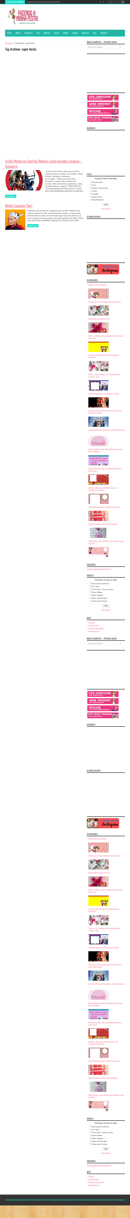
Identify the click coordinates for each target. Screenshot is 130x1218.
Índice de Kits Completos (97, 285)
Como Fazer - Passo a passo (102, 589)
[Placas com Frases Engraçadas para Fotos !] (98, 316)
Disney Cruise (97, 197)
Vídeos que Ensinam (99, 601)
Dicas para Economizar (100, 584)
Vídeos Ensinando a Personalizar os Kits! (103, 394)
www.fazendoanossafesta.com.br (99, 569)
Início (9, 32)
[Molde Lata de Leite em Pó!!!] (98, 333)
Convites (85, 32)
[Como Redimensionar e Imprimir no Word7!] (98, 521)
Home (10, 43)
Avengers (95, 194)
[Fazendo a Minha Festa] (24, 23)
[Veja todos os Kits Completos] (103, 100)
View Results (106, 209)
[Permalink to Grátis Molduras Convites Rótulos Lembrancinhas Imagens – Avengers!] (24, 190)
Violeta (94, 191)
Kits (38, 32)
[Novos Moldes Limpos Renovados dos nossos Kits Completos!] (98, 465)
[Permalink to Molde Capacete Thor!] (15, 229)
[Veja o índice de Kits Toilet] (103, 122)
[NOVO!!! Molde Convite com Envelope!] (98, 538)
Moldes (47, 32)
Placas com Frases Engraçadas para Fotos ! (104, 302)
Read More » (10, 196)
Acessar (91, 622)
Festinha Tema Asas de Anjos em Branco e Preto (43, 2)
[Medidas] (103, 115)
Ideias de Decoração (99, 598)
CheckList (28, 32)
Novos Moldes (97, 592)
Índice (18, 32)
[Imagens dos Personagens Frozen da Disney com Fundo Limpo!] (98, 427)
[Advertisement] (24, 69)
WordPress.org (93, 631)
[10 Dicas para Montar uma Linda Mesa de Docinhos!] (98, 371)
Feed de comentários (96, 628)
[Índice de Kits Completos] (98, 299)
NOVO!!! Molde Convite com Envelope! (102, 524)
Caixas (75, 32)
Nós (94, 32)
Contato (103, 32)
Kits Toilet (95, 586)
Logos (56, 32)
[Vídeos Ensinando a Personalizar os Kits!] (98, 408)
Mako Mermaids (98, 200)
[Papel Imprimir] (103, 108)
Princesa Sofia (97, 182)
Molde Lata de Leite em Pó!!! (99, 319)
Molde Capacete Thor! (18, 205)
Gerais (65, 32)
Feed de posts (93, 625)
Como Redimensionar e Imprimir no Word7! (104, 507)
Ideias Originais (97, 595)
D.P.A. (94, 185)
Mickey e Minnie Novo (100, 188)
